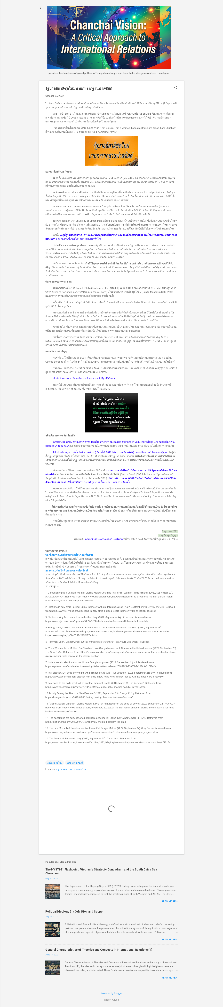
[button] (176, 88)
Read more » (169, 901)
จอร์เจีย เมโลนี (54, 762)
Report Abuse (111, 999)
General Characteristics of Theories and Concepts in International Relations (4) (98, 949)
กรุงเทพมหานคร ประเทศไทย (71, 769)
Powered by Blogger (111, 993)
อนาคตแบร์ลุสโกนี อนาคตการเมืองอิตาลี (66, 570)
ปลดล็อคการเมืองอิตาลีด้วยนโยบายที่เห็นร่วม (69, 554)
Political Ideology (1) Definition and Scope (74, 911)
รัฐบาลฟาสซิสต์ (75, 762)
